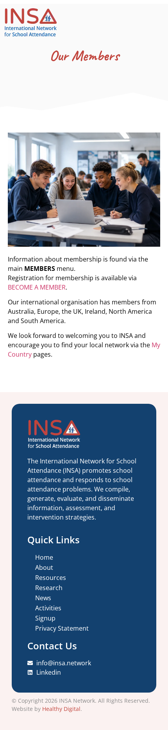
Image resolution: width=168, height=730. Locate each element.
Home (44, 557)
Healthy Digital (61, 708)
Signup (45, 618)
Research (49, 587)
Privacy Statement (62, 628)
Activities (48, 608)
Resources (50, 577)
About (44, 567)
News (43, 598)
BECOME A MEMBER (37, 287)
